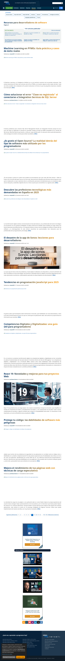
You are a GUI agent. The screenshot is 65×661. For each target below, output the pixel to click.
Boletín (26, 622)
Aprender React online (27, 642)
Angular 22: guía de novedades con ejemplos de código (31, 40)
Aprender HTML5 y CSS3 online (29, 639)
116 (46, 514)
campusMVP (12, 54)
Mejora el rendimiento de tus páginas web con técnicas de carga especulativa (29, 469)
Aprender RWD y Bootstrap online (30, 645)
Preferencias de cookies (7, 654)
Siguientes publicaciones (11, 514)
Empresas (28, 8)
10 (36, 514)
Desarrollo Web (26, 14)
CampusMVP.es (8, 3)
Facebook (41, 622)
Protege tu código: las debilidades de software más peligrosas (32, 421)
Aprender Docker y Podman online (10, 640)
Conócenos (16, 8)
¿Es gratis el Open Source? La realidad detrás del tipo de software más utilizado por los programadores (30, 143)
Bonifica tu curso (48, 642)
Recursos (34, 8)
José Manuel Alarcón (14, 100)
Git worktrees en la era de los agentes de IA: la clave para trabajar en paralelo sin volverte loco (13, 40)
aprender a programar (17, 635)
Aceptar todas (20, 657)
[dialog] (14, 651)
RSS (23, 622)
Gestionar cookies (50, 658)
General (38, 14)
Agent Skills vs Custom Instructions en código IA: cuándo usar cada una (51, 40)
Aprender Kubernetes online (9, 642)
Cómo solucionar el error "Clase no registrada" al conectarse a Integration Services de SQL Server (31, 96)
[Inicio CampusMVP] (4, 8)
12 (40, 514)
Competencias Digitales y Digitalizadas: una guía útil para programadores (31, 325)
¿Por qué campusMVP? (49, 639)
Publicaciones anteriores (53, 514)
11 (38, 514)
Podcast (32, 622)
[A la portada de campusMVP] (45, 636)
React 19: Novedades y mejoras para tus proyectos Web (31, 375)
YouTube (29, 622)
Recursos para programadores (51, 641)
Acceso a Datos (9, 14)
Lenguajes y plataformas (30, 17)
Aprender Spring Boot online (29, 646)
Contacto (39, 8)
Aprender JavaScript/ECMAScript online (31, 640)
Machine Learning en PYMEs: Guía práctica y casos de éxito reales (31, 49)
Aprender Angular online (28, 643)
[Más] (13, 87)
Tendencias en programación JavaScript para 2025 (31, 282)
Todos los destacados (55, 30)
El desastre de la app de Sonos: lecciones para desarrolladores (29, 239)
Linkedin (35, 622)
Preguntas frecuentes (49, 647)
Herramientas (45, 14)
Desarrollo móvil (17, 14)
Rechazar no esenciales (9, 657)
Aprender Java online (7, 639)
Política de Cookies (42, 658)
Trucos (38, 17)
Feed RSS (59, 637)
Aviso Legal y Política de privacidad (30, 658)
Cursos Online (9, 8)
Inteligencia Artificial (54, 14)
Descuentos (47, 645)
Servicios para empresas (50, 644)
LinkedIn (54, 637)
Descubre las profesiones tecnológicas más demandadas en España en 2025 (27, 191)
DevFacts (33, 14)
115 (44, 514)
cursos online (23, 2)
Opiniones (22, 8)
